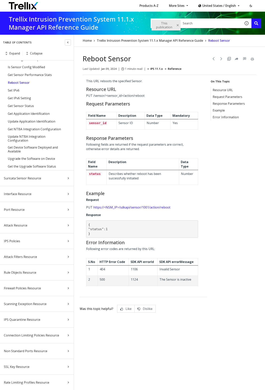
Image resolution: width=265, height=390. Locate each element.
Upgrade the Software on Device (31, 159)
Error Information (226, 117)
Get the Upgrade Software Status (32, 166)
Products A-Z (148, 5)
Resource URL (223, 90)
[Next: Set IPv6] (221, 59)
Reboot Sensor (18, 82)
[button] (251, 6)
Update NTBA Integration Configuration (26, 138)
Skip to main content (64, 4)
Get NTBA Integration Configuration (34, 129)
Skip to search (93, 4)
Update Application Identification (31, 121)
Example (219, 110)
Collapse (36, 53)
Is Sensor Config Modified (26, 67)
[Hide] (68, 42)
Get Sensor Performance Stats (30, 75)
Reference (174, 69)
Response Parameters (229, 103)
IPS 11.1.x (156, 69)
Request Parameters (227, 97)
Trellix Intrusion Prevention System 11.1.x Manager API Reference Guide (150, 40)
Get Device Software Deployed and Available (33, 149)
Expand (14, 53)
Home (87, 40)
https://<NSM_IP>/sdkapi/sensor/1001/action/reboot (131, 207)
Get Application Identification (29, 114)
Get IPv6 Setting (19, 98)
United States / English (219, 5)
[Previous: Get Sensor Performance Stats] (213, 59)
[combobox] (196, 23)
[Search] (256, 23)
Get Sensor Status (21, 106)
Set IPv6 (13, 90)
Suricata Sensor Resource (22, 178)
